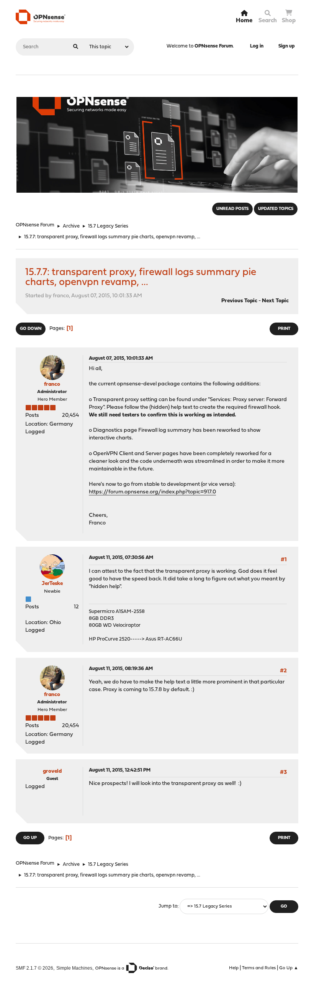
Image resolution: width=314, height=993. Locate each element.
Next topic (275, 301)
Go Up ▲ (288, 968)
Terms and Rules (259, 968)
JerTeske (52, 584)
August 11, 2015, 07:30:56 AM (121, 557)
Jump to (168, 906)
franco (52, 384)
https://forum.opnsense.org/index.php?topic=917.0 (152, 492)
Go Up (30, 838)
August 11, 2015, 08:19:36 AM (121, 668)
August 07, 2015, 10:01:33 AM (121, 358)
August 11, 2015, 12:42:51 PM (119, 770)
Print (284, 329)
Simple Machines (74, 967)
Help (234, 968)
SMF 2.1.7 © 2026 (34, 967)
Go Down (30, 329)
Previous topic (239, 301)
